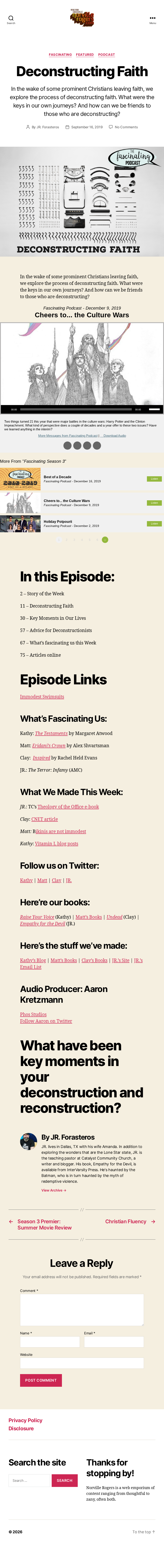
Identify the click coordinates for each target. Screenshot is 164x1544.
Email (89, 1333)
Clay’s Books (94, 960)
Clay (56, 880)
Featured (85, 55)
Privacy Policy (25, 1420)
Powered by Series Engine (148, 551)
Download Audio (115, 435)
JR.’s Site (120, 960)
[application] (82, 409)
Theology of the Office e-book (68, 807)
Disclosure (21, 1428)
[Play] (6, 409)
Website (26, 1354)
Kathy (26, 880)
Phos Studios (33, 1015)
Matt (42, 880)
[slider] (155, 409)
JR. (69, 880)
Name (26, 1333)
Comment (29, 1291)
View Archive (53, 1190)
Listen (154, 478)
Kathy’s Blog (33, 960)
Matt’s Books (89, 917)
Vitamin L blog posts (56, 844)
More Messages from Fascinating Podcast (68, 435)
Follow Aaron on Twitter (46, 1021)
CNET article (44, 819)
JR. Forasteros (48, 127)
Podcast (106, 55)
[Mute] (146, 409)
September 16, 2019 (86, 127)
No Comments (126, 127)
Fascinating (60, 55)
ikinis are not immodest (61, 832)
